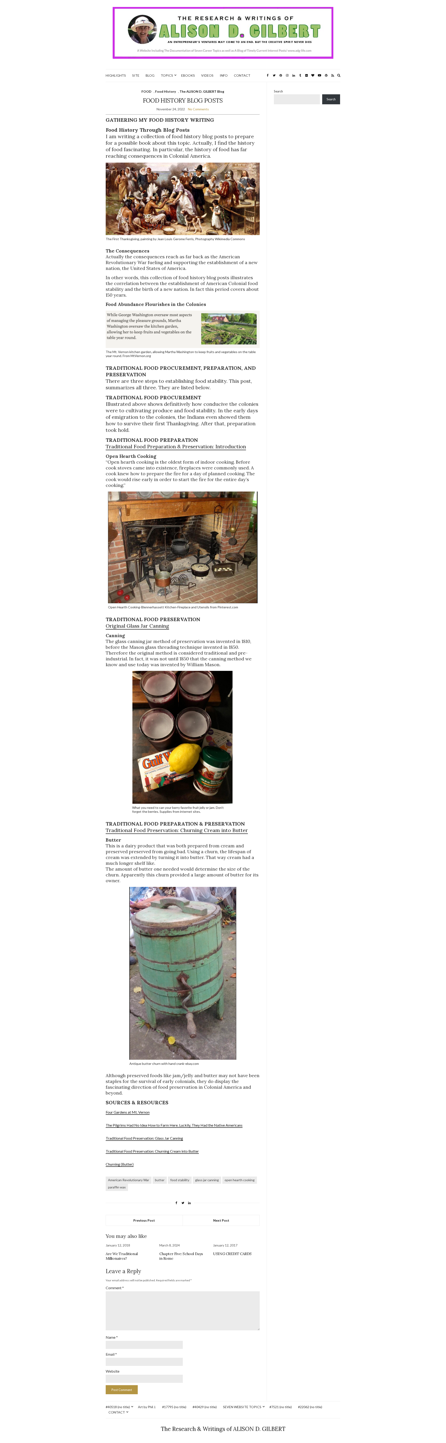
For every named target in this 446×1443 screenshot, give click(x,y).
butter (159, 1180)
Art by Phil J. (147, 1407)
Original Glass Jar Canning (137, 626)
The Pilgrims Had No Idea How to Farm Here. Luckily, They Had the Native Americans (174, 1125)
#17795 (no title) (174, 1407)
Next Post (221, 1220)
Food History (165, 91)
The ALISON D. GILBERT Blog (202, 91)
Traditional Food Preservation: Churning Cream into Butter (177, 830)
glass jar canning (207, 1180)
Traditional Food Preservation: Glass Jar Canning (144, 1138)
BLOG (150, 75)
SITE (135, 75)
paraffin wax (117, 1187)
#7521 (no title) (280, 1407)
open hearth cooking (240, 1180)
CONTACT (242, 75)
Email (111, 1354)
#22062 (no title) (310, 1407)
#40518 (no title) (118, 1407)
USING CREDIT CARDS (232, 1253)
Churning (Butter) (120, 1164)
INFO (224, 75)
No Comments (198, 109)
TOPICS (167, 75)
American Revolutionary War (128, 1180)
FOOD (146, 91)
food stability (179, 1180)
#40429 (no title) (205, 1407)
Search (278, 91)
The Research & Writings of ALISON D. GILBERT (223, 1429)
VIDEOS (207, 75)
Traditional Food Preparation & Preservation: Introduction (176, 446)
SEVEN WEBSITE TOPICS (242, 1407)
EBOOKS (188, 75)
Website (112, 1371)
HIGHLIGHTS (116, 75)
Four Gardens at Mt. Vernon (128, 1112)
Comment (115, 1288)
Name (112, 1337)
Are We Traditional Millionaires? (122, 1256)
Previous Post (144, 1220)
